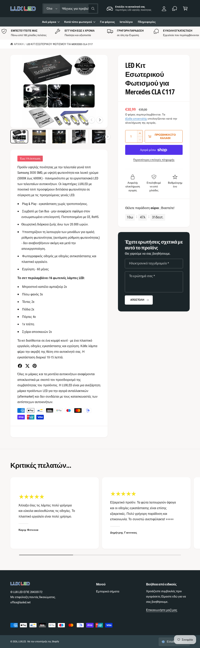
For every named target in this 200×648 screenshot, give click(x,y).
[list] (100, 32)
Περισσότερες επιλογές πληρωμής (153, 159)
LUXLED (22, 641)
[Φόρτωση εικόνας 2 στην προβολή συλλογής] (39, 136)
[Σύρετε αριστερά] (91, 120)
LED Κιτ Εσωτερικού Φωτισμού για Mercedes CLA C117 (60, 44)
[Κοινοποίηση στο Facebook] (19, 365)
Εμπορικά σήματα (107, 591)
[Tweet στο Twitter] (27, 365)
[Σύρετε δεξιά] (99, 120)
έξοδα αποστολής (136, 118)
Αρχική (18, 44)
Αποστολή (137, 299)
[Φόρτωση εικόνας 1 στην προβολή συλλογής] (19, 136)
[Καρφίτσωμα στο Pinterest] (34, 365)
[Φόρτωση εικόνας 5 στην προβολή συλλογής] (99, 136)
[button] (185, 8)
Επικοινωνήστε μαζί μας (161, 610)
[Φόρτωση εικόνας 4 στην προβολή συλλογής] (79, 136)
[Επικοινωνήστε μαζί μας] (174, 8)
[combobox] (79, 8)
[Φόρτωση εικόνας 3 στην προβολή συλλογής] (59, 136)
